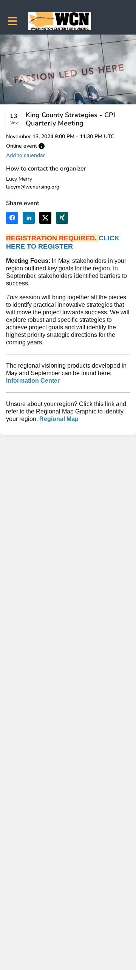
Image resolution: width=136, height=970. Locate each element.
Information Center (33, 380)
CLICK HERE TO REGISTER (62, 242)
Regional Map (59, 419)
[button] (42, 146)
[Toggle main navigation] (12, 21)
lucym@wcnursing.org (32, 186)
